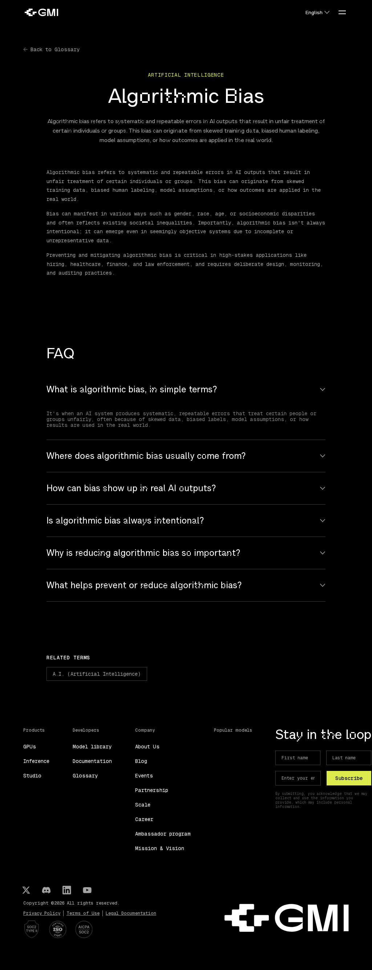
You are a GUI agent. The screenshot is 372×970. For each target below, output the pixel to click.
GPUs (29, 746)
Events (144, 776)
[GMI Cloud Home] (41, 12)
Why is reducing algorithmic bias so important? (143, 552)
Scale (142, 805)
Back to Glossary (55, 49)
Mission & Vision (159, 848)
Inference (36, 761)
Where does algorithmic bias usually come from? (146, 455)
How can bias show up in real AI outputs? (131, 488)
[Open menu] (342, 12)
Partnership (151, 790)
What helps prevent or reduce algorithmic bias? (144, 585)
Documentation (92, 761)
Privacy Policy (41, 913)
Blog (141, 761)
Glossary (85, 776)
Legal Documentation (131, 913)
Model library (92, 746)
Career (144, 819)
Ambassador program (163, 834)
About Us (147, 746)
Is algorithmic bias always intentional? (125, 520)
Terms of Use (83, 913)
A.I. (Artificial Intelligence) (97, 674)
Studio (32, 776)
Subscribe (349, 778)
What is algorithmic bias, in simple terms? (131, 389)
